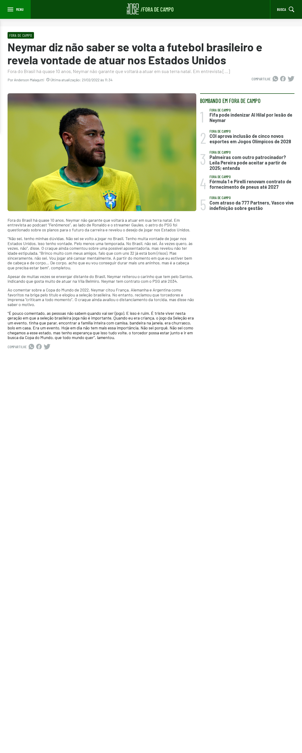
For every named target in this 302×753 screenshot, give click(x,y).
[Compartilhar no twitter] (291, 79)
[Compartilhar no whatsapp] (275, 79)
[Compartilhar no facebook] (283, 79)
